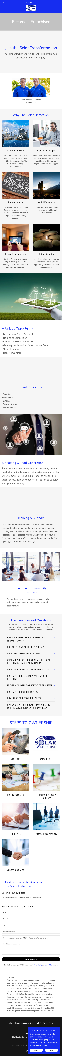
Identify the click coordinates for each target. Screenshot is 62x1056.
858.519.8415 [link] (31, 2)
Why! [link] (11, 1023)
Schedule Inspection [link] (21, 1023)
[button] (6, 2)
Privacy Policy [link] (38, 965)
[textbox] (31, 912)
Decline (36, 1050)
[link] (31, 8)
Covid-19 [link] (38, 1023)
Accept (51, 1050)
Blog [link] (31, 1023)
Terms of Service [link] (49, 965)
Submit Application (31, 959)
